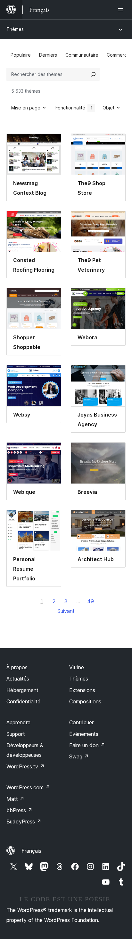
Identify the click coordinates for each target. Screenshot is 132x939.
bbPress (19, 810)
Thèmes (15, 29)
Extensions (82, 690)
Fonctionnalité (74, 107)
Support (15, 734)
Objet (108, 107)
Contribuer (81, 722)
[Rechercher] (93, 74)
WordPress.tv (25, 766)
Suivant (66, 611)
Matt (15, 799)
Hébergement (22, 690)
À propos (17, 667)
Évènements (83, 734)
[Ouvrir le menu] (121, 9)
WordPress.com (28, 787)
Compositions (85, 701)
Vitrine (76, 667)
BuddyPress (23, 821)
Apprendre (18, 722)
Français (31, 851)
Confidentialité (23, 701)
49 (90, 601)
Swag (79, 756)
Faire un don (87, 745)
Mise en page (25, 107)
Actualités (17, 678)
